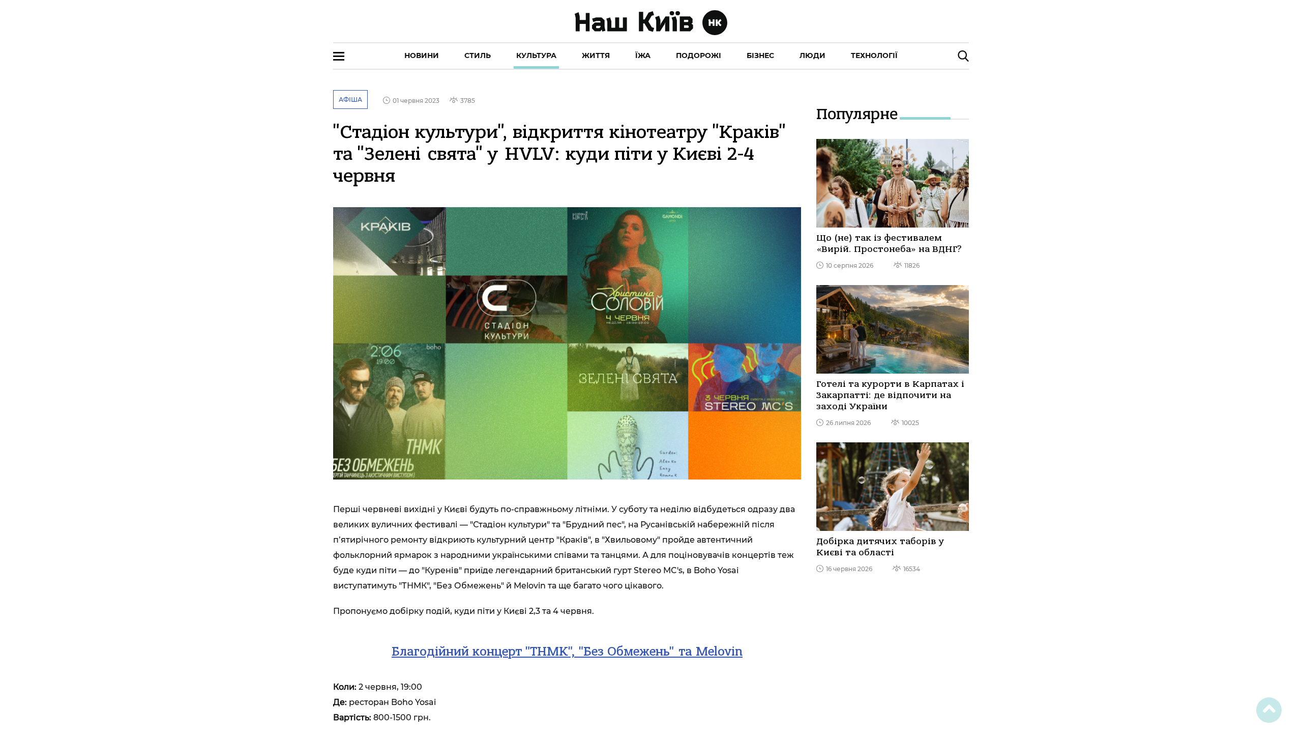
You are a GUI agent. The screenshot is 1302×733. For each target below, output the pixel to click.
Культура (536, 55)
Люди (812, 55)
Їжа (642, 55)
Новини (421, 55)
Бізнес (760, 55)
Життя (596, 55)
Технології (874, 55)
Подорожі (698, 55)
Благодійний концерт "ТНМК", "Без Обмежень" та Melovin (567, 651)
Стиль (477, 55)
